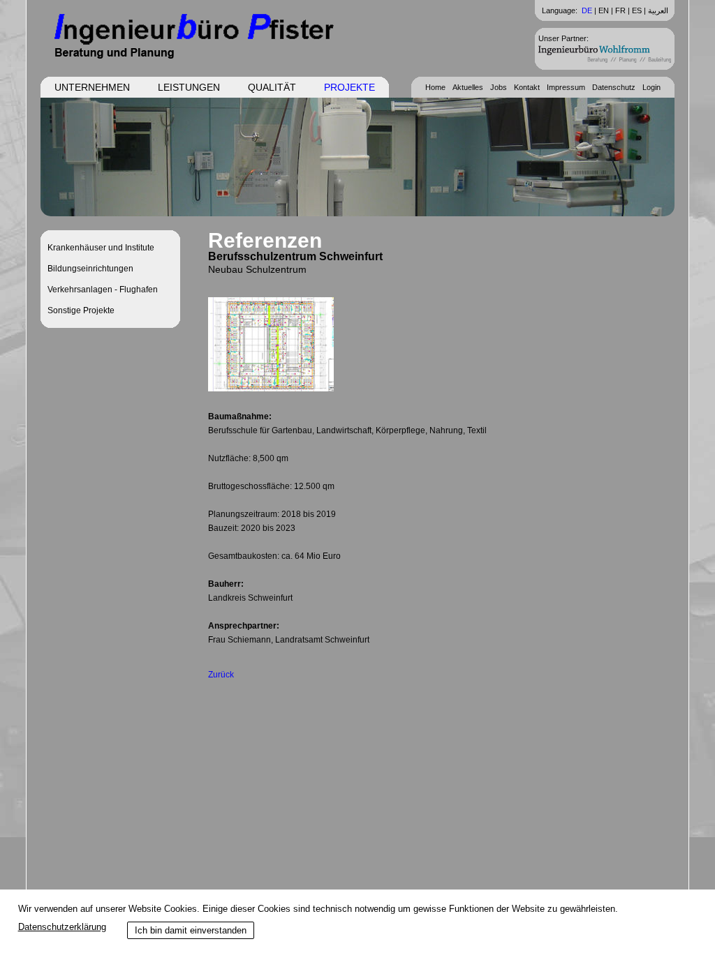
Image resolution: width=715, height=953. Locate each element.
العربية (658, 10)
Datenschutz (613, 87)
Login (651, 87)
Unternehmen (92, 87)
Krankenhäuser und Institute (100, 248)
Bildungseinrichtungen (90, 268)
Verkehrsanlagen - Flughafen (102, 289)
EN (603, 10)
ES (637, 10)
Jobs (498, 87)
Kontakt (527, 87)
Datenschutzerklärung (62, 927)
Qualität (272, 87)
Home (435, 87)
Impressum (566, 87)
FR (620, 10)
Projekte (349, 87)
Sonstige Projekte (81, 310)
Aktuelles (467, 87)
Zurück (221, 675)
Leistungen (189, 87)
